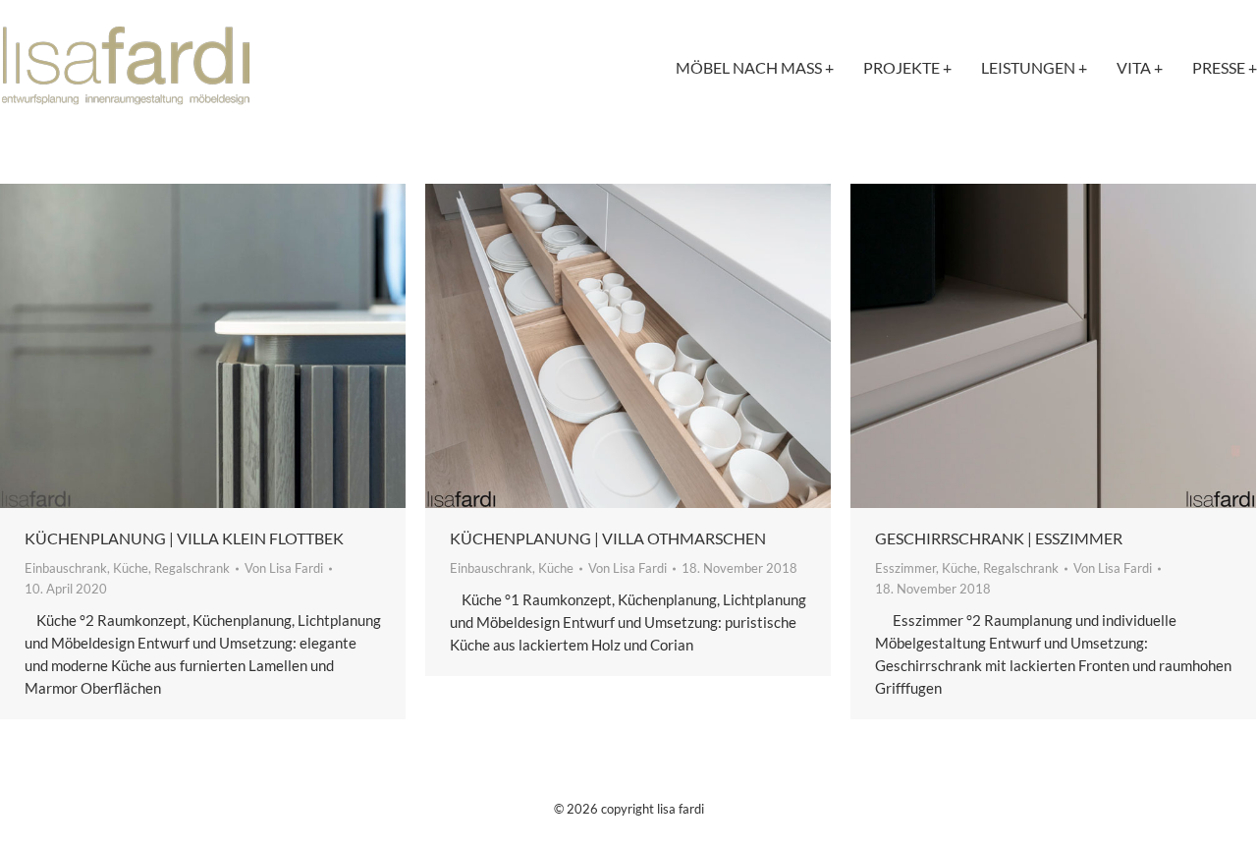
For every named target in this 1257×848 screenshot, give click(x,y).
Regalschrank (192, 568)
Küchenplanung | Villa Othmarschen (608, 538)
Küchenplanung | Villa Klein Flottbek (184, 538)
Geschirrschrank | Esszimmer (998, 538)
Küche (130, 568)
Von (284, 568)
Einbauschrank (66, 568)
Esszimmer (905, 568)
